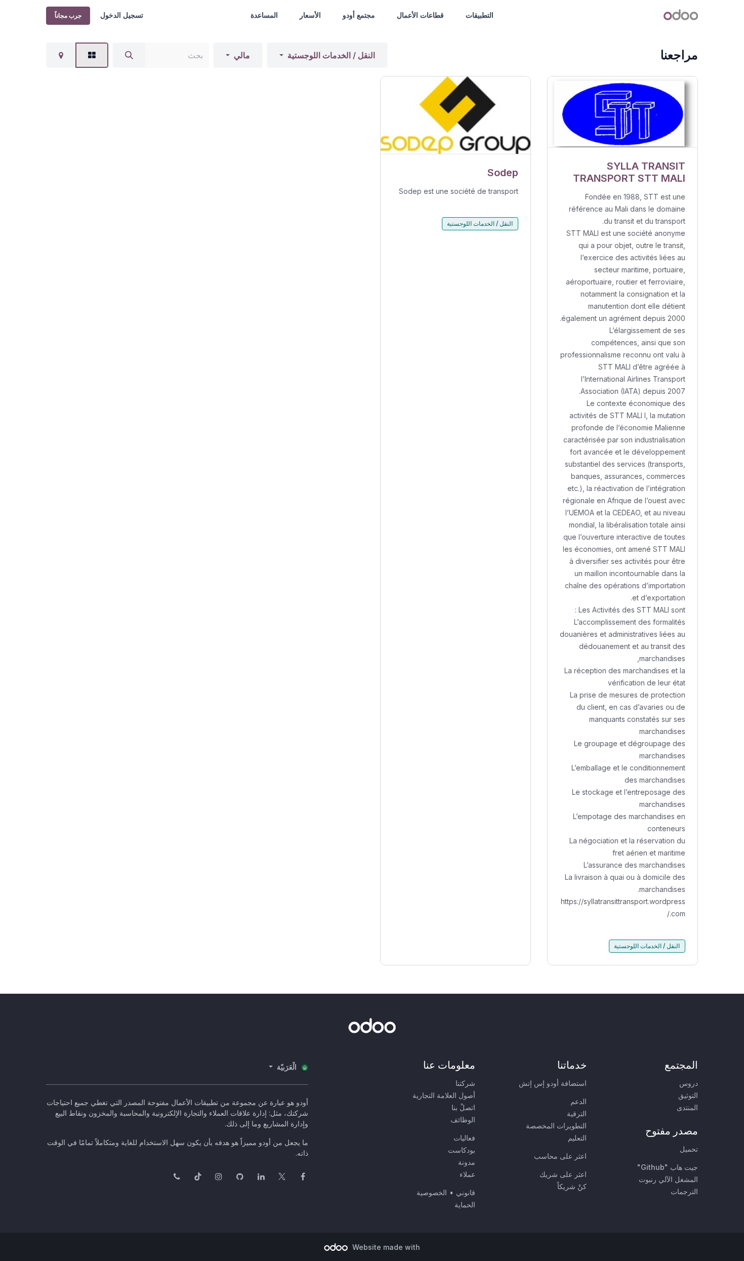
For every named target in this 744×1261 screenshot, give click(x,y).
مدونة (466, 1162)
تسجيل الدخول (121, 15)
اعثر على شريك (563, 1174)
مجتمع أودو (359, 15)
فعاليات (464, 1137)
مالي (242, 55)
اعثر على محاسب (560, 1156)
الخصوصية (432, 1192)
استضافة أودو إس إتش (553, 1083)
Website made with (385, 1247)
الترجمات (684, 1191)
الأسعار (310, 15)
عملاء (467, 1174)
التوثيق (688, 1095)
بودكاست (461, 1150)
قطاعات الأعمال (420, 15)
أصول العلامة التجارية (443, 1095)
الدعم (578, 1101)
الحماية (464, 1204)
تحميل (689, 1149)
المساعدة (264, 15)
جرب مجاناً (68, 15)
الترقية (577, 1113)
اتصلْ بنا (463, 1107)
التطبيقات (479, 15)
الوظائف (462, 1119)
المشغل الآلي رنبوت (668, 1179)
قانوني (465, 1192)
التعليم (577, 1137)
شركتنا (465, 1083)
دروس (688, 1083)
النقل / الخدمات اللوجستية (331, 55)
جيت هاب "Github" (667, 1167)
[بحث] (129, 55)
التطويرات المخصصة (556, 1125)
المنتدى (687, 1107)
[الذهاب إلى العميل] (622, 112)
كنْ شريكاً (572, 1186)
